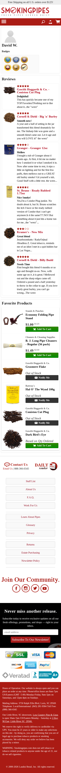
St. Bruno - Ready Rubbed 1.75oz (33, 192)
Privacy (30, 533)
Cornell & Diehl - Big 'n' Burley (37, 116)
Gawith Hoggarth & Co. (38, 363)
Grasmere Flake (36, 366)
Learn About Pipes (30, 517)
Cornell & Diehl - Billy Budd (35, 260)
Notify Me (44, 377)
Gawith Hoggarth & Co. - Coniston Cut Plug (33, 91)
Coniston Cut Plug (37, 412)
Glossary (30, 525)
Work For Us (30, 505)
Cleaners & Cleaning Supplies (40, 337)
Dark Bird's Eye (36, 434)
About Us (31, 489)
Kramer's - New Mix (30, 232)
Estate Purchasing (30, 552)
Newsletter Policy (30, 560)
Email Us (8, 468)
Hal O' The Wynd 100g (40, 389)
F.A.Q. (30, 497)
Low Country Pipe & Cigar (45, 715)
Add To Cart (44, 329)
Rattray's (30, 385)
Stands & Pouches (34, 311)
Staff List (30, 481)
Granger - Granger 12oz (32, 148)
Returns (30, 544)
